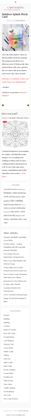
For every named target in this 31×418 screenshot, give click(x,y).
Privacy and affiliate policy (18, 415)
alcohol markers (12, 189)
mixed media (9, 215)
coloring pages (14, 196)
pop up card (20, 215)
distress (18, 204)
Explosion (23, 204)
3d (4, 189)
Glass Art (7, 359)
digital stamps (9, 204)
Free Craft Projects (11, 399)
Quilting (7, 322)
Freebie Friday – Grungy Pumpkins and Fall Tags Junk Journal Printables (14, 247)
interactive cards (18, 211)
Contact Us (8, 415)
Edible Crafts (8, 351)
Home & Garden (10, 329)
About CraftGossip (23, 411)
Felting (6, 355)
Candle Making (9, 388)
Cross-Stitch (8, 348)
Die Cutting (17, 200)
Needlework (8, 377)
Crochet (7, 326)
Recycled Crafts (9, 333)
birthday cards (10, 192)
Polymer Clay (9, 344)
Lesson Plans (8, 373)
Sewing (6, 315)
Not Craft (7, 395)
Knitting (7, 319)
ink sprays (7, 212)
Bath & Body (8, 380)
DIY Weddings (9, 391)
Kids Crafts (8, 366)
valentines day (16, 219)
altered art (21, 189)
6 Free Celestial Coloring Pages (15, 118)
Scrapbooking (9, 337)
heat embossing (18, 208)
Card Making (15, 7)
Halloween (8, 208)
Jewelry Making (9, 369)
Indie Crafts (8, 362)
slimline (6, 219)
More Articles (11, 232)
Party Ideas (8, 384)
